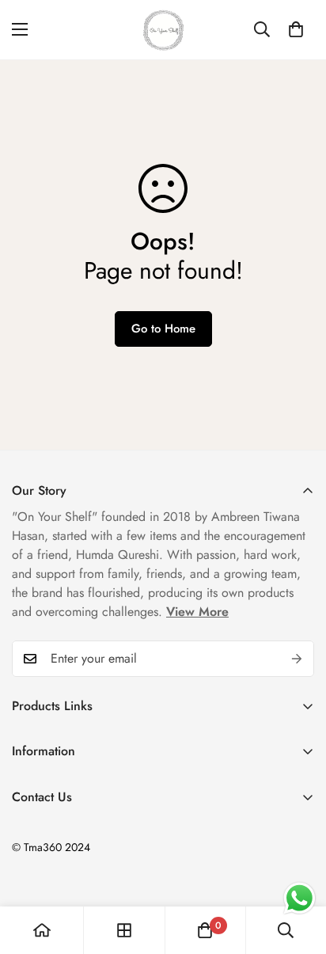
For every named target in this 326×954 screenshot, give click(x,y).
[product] (41, 930)
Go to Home (163, 328)
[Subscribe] (296, 658)
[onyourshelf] (163, 29)
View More (197, 611)
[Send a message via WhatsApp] (299, 898)
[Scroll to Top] (297, 870)
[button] (296, 29)
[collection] (124, 930)
